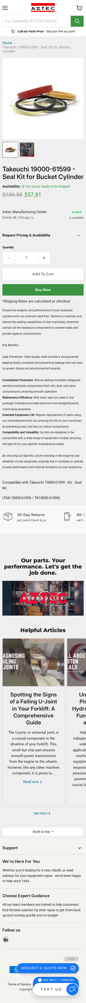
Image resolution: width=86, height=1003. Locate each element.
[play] (43, 598)
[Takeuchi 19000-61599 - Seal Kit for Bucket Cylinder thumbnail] (10, 149)
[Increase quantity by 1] (44, 257)
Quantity (8, 247)
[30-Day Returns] (33, 517)
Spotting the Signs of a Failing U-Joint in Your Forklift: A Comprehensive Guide (33, 708)
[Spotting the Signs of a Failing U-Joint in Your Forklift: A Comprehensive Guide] (33, 662)
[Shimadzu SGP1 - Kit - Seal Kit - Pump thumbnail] (27, 149)
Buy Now (43, 289)
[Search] (77, 21)
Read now (31, 782)
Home (7, 43)
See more (41, 813)
